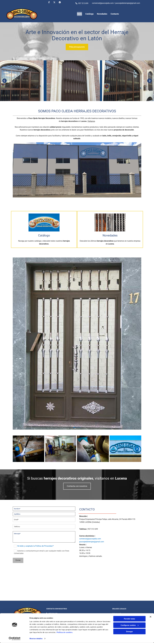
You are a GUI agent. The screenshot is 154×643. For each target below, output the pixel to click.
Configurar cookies (128, 625)
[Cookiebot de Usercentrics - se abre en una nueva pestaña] (14, 638)
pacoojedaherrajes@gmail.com (127, 3)
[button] (77, 47)
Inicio (79, 14)
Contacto (115, 14)
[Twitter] (54, 2)
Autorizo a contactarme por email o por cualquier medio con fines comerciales (41, 552)
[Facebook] (49, 2)
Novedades (102, 14)
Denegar (129, 631)
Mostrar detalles (36, 638)
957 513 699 (83, 3)
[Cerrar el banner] (150, 617)
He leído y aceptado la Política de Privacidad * (35, 546)
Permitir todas (129, 619)
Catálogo (89, 14)
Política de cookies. (65, 632)
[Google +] (59, 2)
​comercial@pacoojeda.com (103, 3)
